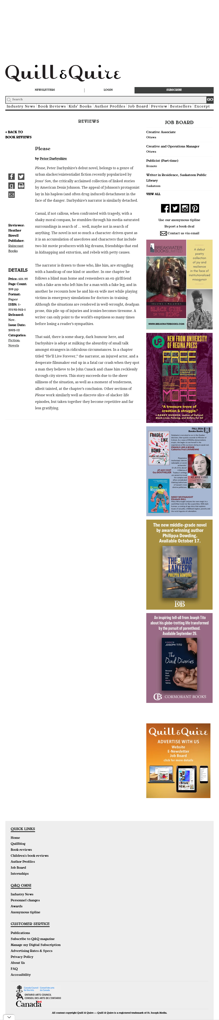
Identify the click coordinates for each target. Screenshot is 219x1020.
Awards (16, 906)
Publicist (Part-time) (162, 161)
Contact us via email (183, 233)
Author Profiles (110, 107)
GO (210, 100)
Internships (20, 874)
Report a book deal (179, 227)
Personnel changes (25, 900)
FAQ (14, 969)
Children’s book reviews (30, 856)
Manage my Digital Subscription (36, 945)
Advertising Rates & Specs (31, 951)
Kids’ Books (80, 107)
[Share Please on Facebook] (11, 176)
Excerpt (202, 107)
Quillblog (18, 844)
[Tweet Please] (21, 176)
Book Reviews (52, 107)
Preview (159, 107)
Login (108, 90)
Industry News (21, 107)
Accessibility (21, 975)
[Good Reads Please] (11, 185)
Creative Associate (161, 132)
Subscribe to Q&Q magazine (33, 939)
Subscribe (174, 90)
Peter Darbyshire (53, 159)
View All (153, 194)
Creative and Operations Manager (172, 147)
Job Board (138, 107)
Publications (20, 933)
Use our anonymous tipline (179, 220)
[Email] (11, 194)
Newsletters (45, 90)
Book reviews (21, 850)
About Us (18, 963)
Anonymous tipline (25, 912)
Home (15, 838)
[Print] (21, 185)
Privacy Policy (22, 957)
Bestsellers (181, 107)
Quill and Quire (69, 74)
